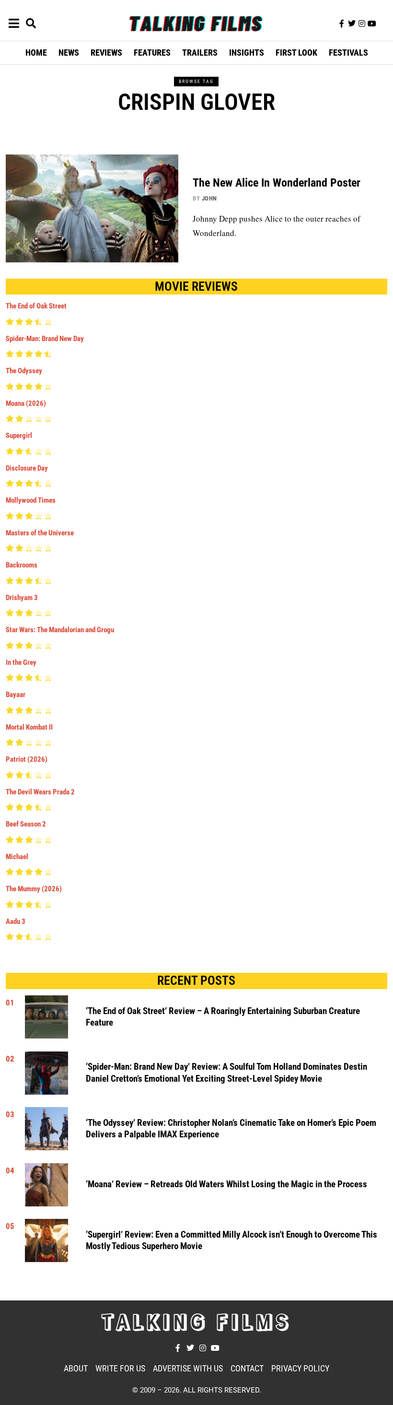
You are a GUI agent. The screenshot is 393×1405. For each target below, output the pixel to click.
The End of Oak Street (36, 306)
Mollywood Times (31, 500)
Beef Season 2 (26, 824)
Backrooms (21, 565)
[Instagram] (362, 23)
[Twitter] (352, 23)
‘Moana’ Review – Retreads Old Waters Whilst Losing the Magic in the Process (226, 1184)
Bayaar (15, 694)
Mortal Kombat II (29, 727)
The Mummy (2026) (34, 889)
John (209, 198)
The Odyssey (24, 370)
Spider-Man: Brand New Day (45, 338)
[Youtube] (372, 23)
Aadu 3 (15, 921)
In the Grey (21, 662)
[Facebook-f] (342, 23)
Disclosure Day (27, 468)
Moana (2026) (26, 403)
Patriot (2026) (26, 759)
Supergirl (19, 435)
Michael (17, 856)
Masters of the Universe (40, 533)
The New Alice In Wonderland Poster (276, 182)
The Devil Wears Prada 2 (40, 792)
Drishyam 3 (22, 597)
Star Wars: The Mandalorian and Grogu (60, 630)
